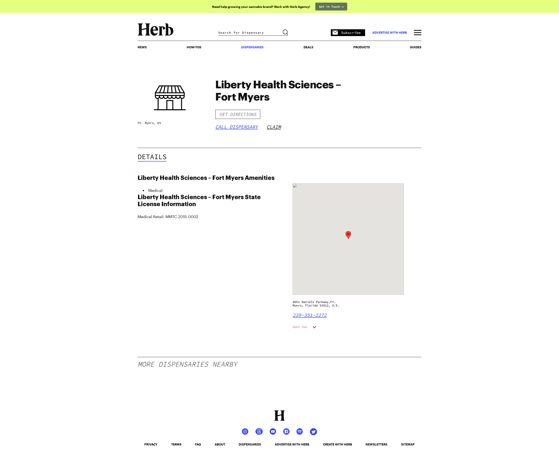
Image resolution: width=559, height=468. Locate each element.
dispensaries (250, 444)
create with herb (337, 444)
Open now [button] (300, 327)
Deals (308, 47)
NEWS (142, 47)
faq (198, 444)
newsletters (376, 444)
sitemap (408, 444)
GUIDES (415, 47)
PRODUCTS (361, 47)
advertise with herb (389, 32)
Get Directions (237, 114)
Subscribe (351, 32)
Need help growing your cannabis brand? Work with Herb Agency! (261, 7)
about (220, 444)
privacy (150, 444)
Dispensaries (252, 47)
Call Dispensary (236, 126)
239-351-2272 (310, 315)
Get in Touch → (331, 7)
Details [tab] (152, 156)
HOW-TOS (194, 47)
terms (176, 444)
